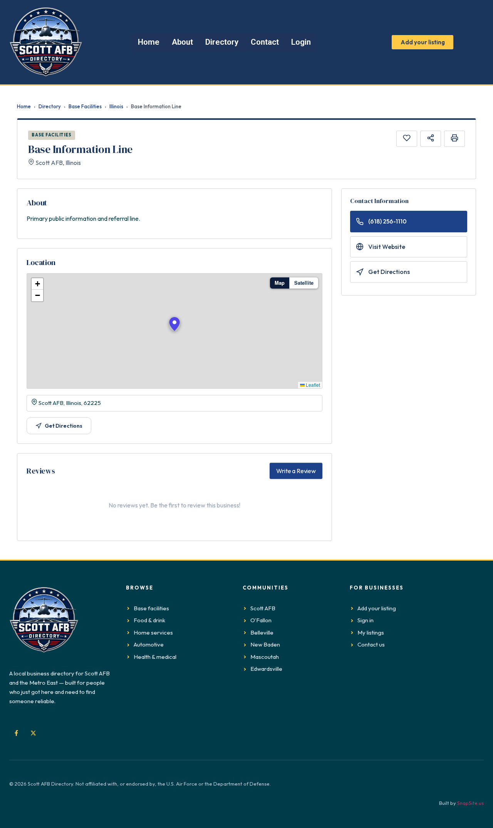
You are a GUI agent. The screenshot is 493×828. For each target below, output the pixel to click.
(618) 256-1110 (387, 221)
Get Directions (63, 425)
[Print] (454, 139)
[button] (174, 324)
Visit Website (386, 246)
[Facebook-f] (16, 733)
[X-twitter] (33, 733)
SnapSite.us (470, 803)
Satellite (304, 282)
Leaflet (312, 384)
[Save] (406, 139)
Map (280, 282)
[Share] (430, 139)
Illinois (116, 106)
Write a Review (296, 471)
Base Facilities (85, 106)
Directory (50, 106)
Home (24, 106)
